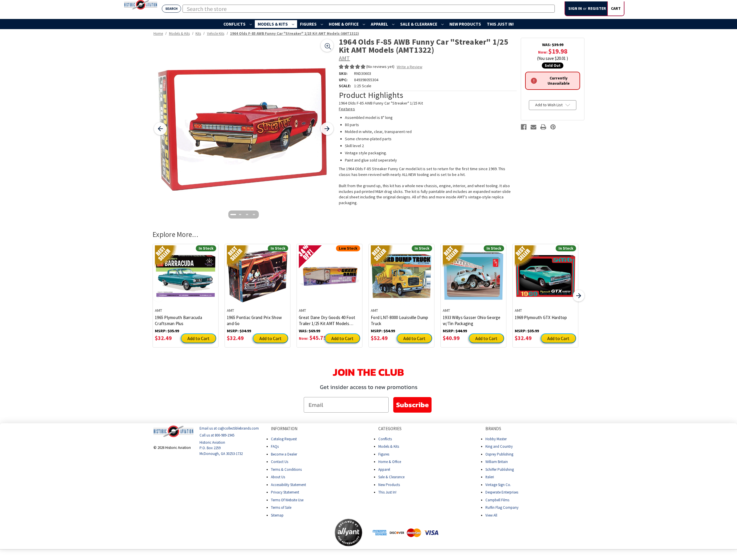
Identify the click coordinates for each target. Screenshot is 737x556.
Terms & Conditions (286, 469)
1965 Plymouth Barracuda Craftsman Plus (178, 320)
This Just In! (500, 24)
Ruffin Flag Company (501, 507)
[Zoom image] (327, 45)
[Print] (543, 127)
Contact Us (279, 461)
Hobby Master (496, 439)
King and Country (499, 446)
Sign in (575, 8)
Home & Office (344, 24)
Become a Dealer (284, 454)
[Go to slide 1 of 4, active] (233, 214)
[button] (311, 532)
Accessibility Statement (288, 484)
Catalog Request (284, 439)
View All (491, 515)
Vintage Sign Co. (498, 484)
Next (578, 295)
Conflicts (234, 24)
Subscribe (412, 405)
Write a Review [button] (409, 66)
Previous (158, 295)
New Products (465, 24)
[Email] (533, 127)
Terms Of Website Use (287, 500)
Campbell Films (497, 500)
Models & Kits (273, 24)
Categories (390, 428)
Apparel (380, 24)
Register (597, 8)
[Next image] (327, 128)
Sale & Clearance (419, 24)
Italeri (489, 477)
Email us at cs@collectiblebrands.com (229, 428)
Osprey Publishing (499, 454)
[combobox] (369, 9)
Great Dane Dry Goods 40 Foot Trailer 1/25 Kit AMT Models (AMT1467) (327, 321)
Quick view (185, 271)
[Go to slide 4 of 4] (253, 214)
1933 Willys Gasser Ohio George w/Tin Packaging (472, 320)
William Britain (496, 461)
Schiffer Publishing (499, 469)
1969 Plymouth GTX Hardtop (541, 317)
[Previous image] (160, 128)
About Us (278, 477)
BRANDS (493, 428)
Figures (309, 24)
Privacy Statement (285, 492)
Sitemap (277, 515)
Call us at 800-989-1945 (217, 435)
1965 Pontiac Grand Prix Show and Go (254, 320)
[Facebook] (524, 127)
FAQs (275, 446)
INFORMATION (284, 428)
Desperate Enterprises (501, 492)
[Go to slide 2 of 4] (240, 214)
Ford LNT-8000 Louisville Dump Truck (399, 320)
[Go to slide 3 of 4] (247, 214)
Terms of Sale (281, 507)
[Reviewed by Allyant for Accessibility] (348, 532)
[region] (244, 129)
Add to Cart (198, 338)
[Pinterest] (553, 127)
